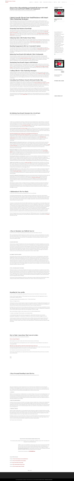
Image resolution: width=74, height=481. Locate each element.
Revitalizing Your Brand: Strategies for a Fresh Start (25, 113)
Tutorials (37, 375)
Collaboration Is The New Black (19, 191)
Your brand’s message (23, 128)
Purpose (41, 293)
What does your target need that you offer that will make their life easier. (22, 345)
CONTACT (63, 2)
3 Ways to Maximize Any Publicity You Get (22, 231)
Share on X (36, 133)
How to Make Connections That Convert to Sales (24, 335)
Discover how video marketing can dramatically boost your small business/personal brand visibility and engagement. (29, 8)
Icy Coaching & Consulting (26, 125)
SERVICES (36, 2)
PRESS (41, 2)
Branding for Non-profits (17, 292)
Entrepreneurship (20, 10)
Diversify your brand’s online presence (23, 134)
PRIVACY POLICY (41, 479)
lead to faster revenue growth (35, 41)
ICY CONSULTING (24, 94)
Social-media (44, 293)
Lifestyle (18, 336)
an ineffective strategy (41, 73)
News (22, 293)
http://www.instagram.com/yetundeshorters (20, 458)
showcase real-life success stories (25, 58)
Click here (47, 214)
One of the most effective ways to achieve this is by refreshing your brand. (22, 133)
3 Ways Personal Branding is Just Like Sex (22, 373)
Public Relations (35, 232)
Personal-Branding (33, 114)
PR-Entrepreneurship (29, 232)
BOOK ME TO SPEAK (47, 2)
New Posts (34, 10)
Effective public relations (17, 171)
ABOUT (30, 2)
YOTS (11, 10)
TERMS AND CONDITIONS (48, 479)
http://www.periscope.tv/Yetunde (18, 466)
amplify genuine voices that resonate (43, 48)
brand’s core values (28, 162)
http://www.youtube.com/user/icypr (19, 464)
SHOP (55, 2)
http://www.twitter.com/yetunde (17, 462)
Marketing (28, 10)
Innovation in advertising (36, 177)
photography (25, 293)
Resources (40, 232)
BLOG (59, 2)
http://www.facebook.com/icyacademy (19, 460)
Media (31, 10)
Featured (24, 10)
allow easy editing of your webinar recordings (41, 82)
